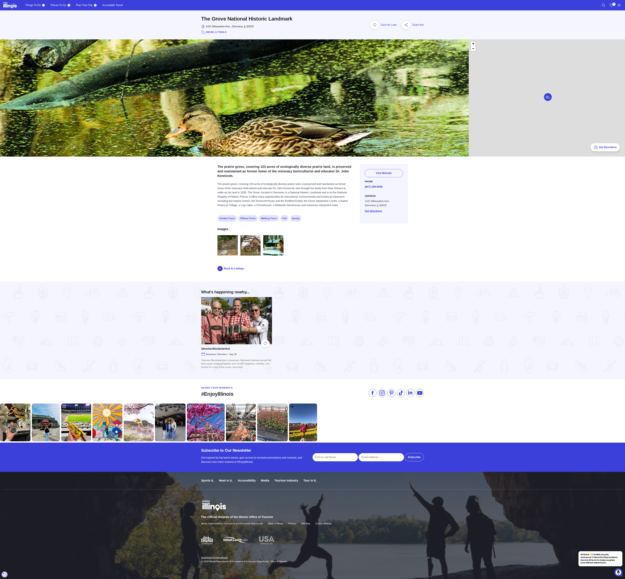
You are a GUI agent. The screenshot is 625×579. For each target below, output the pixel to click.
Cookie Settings (323, 523)
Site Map (305, 523)
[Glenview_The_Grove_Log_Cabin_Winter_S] (273, 245)
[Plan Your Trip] (95, 5)
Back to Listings (234, 268)
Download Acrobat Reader (214, 557)
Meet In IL (226, 480)
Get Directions (608, 147)
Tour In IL (310, 480)
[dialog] (4, 574)
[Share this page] (406, 25)
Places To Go (58, 5)
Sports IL (207, 480)
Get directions (373, 211)
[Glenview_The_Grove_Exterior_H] (250, 245)
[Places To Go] (69, 5)
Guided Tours (227, 218)
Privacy (292, 523)
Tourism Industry (286, 480)
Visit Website (384, 173)
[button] (548, 97)
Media (265, 480)
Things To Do (33, 5)
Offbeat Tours (248, 218)
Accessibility (247, 480)
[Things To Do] (43, 5)
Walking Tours (269, 218)
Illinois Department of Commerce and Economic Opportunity (232, 523)
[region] (603, 5)
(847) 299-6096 (373, 186)
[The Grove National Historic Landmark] (227, 245)
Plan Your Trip (84, 5)
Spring (295, 218)
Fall (284, 218)
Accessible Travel (112, 5)
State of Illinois (275, 523)
